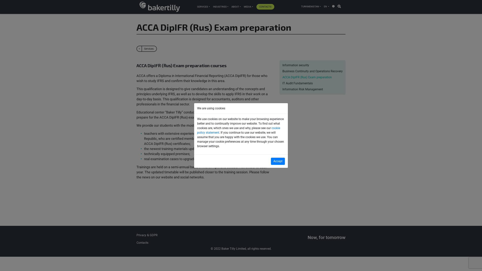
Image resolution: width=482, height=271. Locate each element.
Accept (277, 161)
